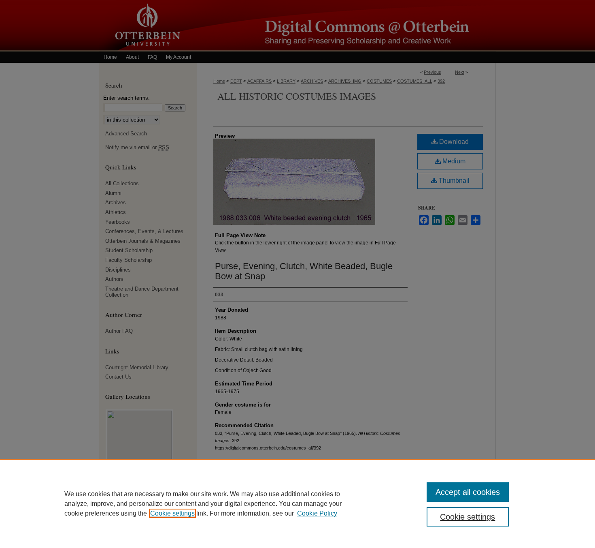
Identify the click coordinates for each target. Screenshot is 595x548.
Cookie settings (172, 513)
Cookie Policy (317, 513)
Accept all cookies (468, 492)
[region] (297, 503)
